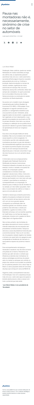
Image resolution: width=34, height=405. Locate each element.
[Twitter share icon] (4, 41)
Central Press (13, 36)
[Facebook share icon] (9, 41)
